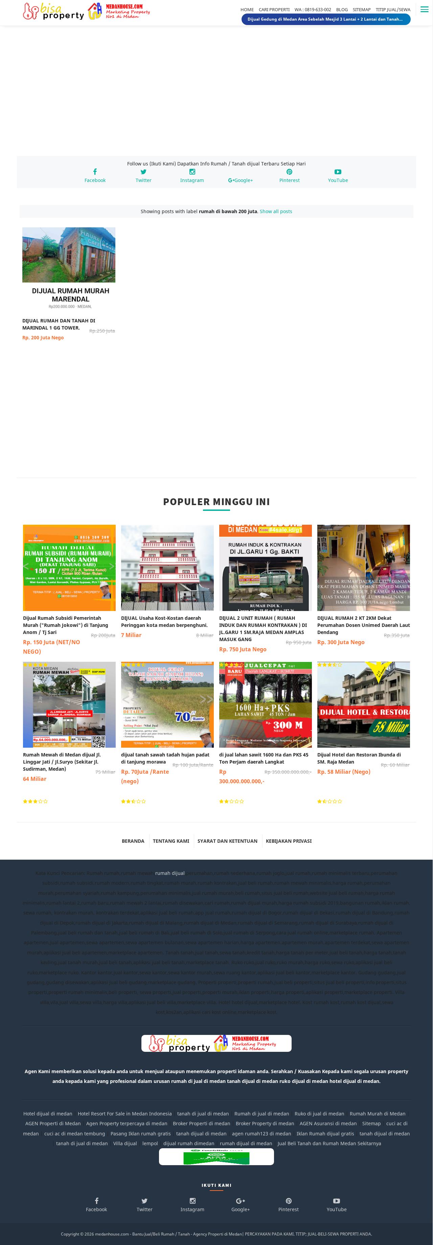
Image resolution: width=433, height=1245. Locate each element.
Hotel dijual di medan (47, 1113)
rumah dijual (170, 873)
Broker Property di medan (265, 1123)
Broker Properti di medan (201, 1123)
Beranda (133, 841)
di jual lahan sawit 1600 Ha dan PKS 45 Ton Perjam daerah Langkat (265, 768)
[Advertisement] (216, 97)
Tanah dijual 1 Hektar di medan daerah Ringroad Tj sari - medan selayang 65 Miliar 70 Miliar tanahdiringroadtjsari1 (326, 19)
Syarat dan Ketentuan (227, 841)
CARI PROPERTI (274, 9)
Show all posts (276, 211)
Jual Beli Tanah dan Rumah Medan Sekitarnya (329, 1143)
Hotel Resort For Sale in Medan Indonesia (125, 1113)
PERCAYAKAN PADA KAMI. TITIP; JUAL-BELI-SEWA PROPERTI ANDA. (308, 1234)
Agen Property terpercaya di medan (126, 1123)
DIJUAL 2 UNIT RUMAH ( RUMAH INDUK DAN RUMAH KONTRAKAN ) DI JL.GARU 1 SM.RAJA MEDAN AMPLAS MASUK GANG (265, 634)
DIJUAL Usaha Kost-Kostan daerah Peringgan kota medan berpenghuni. (167, 627)
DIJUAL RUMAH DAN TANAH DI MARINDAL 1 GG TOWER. (68, 329)
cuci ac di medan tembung (74, 1133)
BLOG (342, 9)
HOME (247, 9)
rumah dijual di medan (246, 1143)
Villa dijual (125, 1143)
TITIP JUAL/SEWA (393, 9)
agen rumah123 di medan (261, 1133)
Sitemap (371, 1123)
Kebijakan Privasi (289, 841)
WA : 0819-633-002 (313, 9)
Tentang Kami (171, 841)
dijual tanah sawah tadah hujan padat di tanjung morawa (167, 768)
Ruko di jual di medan (319, 1113)
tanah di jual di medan (203, 1113)
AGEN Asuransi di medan (328, 1123)
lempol (150, 1143)
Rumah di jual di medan (261, 1113)
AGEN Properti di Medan (53, 1123)
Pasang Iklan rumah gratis (141, 1133)
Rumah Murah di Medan (378, 1113)
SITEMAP (362, 9)
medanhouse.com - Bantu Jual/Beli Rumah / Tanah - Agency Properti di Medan (168, 1234)
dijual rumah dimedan (188, 1143)
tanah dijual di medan (202, 1133)
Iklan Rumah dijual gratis (325, 1133)
